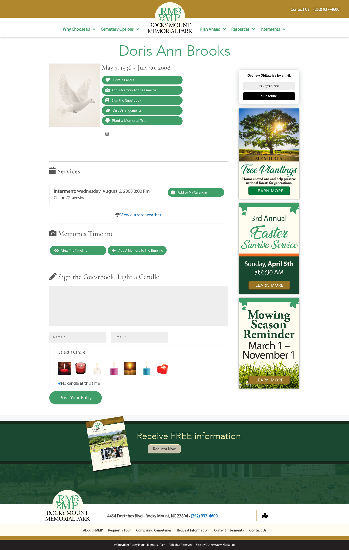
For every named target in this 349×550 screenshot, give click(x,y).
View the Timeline (74, 250)
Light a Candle (123, 80)
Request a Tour (119, 530)
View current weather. (141, 215)
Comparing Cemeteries (153, 530)
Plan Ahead (210, 29)
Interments (270, 29)
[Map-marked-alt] (265, 515)
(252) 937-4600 (204, 515)
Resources (240, 29)
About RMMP (93, 530)
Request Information (193, 530)
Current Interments (229, 530)
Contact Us (257, 530)
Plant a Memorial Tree (129, 121)
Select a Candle (71, 352)
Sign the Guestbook (126, 100)
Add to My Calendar (192, 192)
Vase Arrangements (126, 110)
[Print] (107, 133)
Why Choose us (76, 29)
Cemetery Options (117, 29)
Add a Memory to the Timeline (133, 90)
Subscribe (269, 96)
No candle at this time (80, 383)
